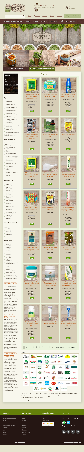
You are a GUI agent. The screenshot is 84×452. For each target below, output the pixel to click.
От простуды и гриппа (10, 114)
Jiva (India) (8, 175)
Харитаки (7, 244)
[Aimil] (74, 385)
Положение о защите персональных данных (72, 442)
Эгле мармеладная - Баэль (11, 276)
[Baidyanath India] (33, 364)
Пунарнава (8, 269)
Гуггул (7, 259)
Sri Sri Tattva (8, 173)
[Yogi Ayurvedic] (33, 385)
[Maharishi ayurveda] (36, 390)
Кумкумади (8, 207)
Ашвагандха (8, 260)
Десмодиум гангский (10, 275)
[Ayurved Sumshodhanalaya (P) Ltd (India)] (46, 385)
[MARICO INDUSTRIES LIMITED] (40, 364)
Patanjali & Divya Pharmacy (11, 172)
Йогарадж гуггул (9, 200)
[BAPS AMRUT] (26, 374)
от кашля (7, 120)
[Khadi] (46, 369)
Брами (7, 187)
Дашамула (8, 190)
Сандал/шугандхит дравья (11, 261)
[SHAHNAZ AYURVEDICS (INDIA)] (60, 380)
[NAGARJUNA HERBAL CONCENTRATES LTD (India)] (67, 358)
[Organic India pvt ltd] (26, 364)
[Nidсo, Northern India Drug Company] (46, 358)
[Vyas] (53, 380)
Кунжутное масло (9, 263)
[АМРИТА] (60, 374)
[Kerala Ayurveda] (43, 390)
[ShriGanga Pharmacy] (74, 374)
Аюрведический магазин (20, 442)
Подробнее (7, 92)
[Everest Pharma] (40, 358)
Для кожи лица (8, 129)
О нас (29, 16)
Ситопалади (8, 215)
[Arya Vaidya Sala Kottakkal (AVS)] (26, 358)
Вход (66, 16)
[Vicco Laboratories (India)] (53, 364)
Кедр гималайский (9, 270)
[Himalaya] (74, 369)
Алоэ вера (8, 216)
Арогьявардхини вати (10, 212)
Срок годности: (30, 101)
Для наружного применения (11, 125)
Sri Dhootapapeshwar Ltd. (11, 162)
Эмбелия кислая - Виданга (11, 278)
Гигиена (44, 21)
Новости (24, 425)
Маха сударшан (9, 213)
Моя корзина (72, 6)
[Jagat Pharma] (60, 364)
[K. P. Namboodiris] (46, 364)
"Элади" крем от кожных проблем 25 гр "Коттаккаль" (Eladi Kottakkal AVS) (68, 174)
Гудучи (7, 194)
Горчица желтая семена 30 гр (68, 134)
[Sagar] (50, 390)
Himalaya (7, 145)
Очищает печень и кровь (10, 119)
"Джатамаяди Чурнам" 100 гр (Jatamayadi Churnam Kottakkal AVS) (31, 283)
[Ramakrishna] (57, 390)
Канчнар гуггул (9, 206)
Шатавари (8, 188)
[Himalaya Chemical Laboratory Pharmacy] (74, 380)
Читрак (7, 273)
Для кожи (7, 105)
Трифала (7, 184)
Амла (7, 199)
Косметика (53, 21)
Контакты (59, 16)
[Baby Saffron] (26, 385)
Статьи (24, 427)
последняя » (72, 347)
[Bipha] (60, 385)
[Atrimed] (46, 374)
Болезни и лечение (27, 432)
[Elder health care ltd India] (26, 369)
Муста (7, 266)
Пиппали (7, 245)
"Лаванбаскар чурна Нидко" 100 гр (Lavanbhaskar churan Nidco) (31, 323)
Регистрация (75, 16)
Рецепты (24, 430)
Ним (7, 193)
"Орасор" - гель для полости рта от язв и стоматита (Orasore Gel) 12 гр (68, 323)
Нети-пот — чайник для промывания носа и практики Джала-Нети (50, 174)
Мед (6, 267)
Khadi (7, 151)
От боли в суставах (9, 117)
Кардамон (8, 251)
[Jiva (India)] (67, 374)
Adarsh (7, 150)
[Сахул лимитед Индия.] (74, 364)
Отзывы (4, 434)
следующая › (60, 347)
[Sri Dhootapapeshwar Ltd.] (53, 358)
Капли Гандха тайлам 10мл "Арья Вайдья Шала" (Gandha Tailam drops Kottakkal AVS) (68, 283)
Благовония (70, 21)
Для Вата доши (9, 122)
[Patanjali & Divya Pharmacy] (53, 374)
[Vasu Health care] (40, 385)
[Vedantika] (74, 358)
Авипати (7, 203)
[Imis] (40, 380)
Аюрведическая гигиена (9, 425)
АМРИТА (7, 169)
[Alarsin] (67, 364)
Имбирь (7, 247)
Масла (28, 21)
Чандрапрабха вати (10, 210)
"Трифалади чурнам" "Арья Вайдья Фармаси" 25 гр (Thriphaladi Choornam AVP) (50, 283)
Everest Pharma (9, 166)
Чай (62, 21)
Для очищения (9, 108)
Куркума (7, 202)
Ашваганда (8, 185)
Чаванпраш (8, 209)
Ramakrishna (8, 160)
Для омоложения (9, 113)
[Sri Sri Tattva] (60, 358)
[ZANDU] (67, 380)
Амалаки (7, 197)
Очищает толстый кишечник (11, 132)
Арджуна (8, 204)
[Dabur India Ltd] (40, 369)
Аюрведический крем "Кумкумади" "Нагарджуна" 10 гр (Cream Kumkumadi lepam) (68, 209)
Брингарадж (8, 218)
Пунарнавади (8, 196)
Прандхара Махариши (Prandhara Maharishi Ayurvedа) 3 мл (31, 249)
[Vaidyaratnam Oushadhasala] (53, 369)
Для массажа (8, 131)
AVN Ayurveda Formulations (11, 156)
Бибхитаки (8, 264)
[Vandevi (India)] (67, 369)
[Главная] (15, 8)
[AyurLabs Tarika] (33, 369)
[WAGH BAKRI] (53, 385)
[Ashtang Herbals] (40, 374)
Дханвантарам (9, 191)
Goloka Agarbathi (9, 170)
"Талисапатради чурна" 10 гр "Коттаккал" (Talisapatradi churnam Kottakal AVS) (31, 96)
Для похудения (9, 123)
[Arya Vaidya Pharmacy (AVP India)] (33, 358)
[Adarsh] (33, 374)
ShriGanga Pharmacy (10, 165)
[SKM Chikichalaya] (67, 385)
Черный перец (8, 253)
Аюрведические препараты (13, 21)
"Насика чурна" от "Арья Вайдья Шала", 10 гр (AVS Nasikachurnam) (31, 174)
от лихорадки (8, 128)
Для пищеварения (9, 104)
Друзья (52, 16)
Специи (35, 21)
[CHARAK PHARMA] (60, 369)
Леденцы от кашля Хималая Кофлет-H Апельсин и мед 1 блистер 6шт (31, 136)
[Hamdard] (46, 380)
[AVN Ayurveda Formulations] (26, 380)
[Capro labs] (33, 380)
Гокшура (7, 256)
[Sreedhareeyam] (64, 390)
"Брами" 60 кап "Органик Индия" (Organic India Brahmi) (10, 316)
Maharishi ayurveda (9, 176)
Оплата (44, 16)
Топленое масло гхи (10, 272)
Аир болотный (8, 257)
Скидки (4, 432)
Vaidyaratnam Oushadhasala (11, 163)
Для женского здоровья (10, 107)
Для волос (8, 116)
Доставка (37, 16)
